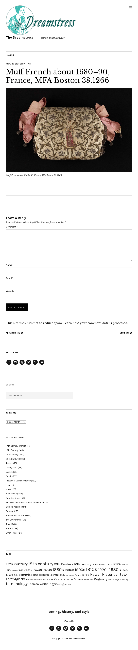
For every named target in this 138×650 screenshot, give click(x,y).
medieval (30, 579)
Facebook (8, 364)
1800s (125, 565)
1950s (9, 574)
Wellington (61, 584)
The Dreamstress (19, 37)
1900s (80, 569)
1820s (15, 570)
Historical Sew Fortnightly (18, 480)
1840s (22, 570)
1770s (109, 564)
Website (10, 291)
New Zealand (56, 579)
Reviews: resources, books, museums (24, 502)
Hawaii (95, 574)
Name (9, 265)
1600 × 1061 (25, 64)
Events (9, 472)
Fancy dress (68, 575)
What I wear (11, 533)
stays (116, 580)
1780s (117, 564)
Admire (9, 463)
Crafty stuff (11, 467)
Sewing (9, 511)
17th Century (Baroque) (17, 446)
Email (9, 278)
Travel (9, 524)
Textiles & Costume (16, 515)
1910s (91, 569)
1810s (8, 570)
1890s (69, 570)
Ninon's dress (75, 579)
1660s (101, 564)
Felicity (9, 476)
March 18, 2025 (13, 64)
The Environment (14, 519)
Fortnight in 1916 (82, 575)
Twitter (28, 364)
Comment (12, 226)
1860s (37, 570)
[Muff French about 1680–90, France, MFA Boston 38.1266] (69, 170)
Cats (16, 575)
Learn (8, 485)
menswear (40, 579)
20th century (82, 564)
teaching (124, 579)
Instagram (15, 364)
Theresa (33, 584)
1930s (115, 569)
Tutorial (9, 528)
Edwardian (56, 574)
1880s (58, 569)
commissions (29, 575)
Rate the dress (13, 498)
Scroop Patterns (14, 507)
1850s (28, 570)
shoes (111, 579)
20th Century (12, 459)
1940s (125, 570)
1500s (95, 564)
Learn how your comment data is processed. (95, 323)
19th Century (12, 454)
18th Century (12, 450)
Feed (35, 364)
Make (8, 489)
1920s (103, 569)
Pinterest (22, 364)
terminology (17, 583)
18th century (40, 563)
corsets (44, 574)
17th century (17, 564)
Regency (100, 579)
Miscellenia (11, 493)
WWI (70, 584)
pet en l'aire (88, 580)
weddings (48, 583)
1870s (47, 570)
